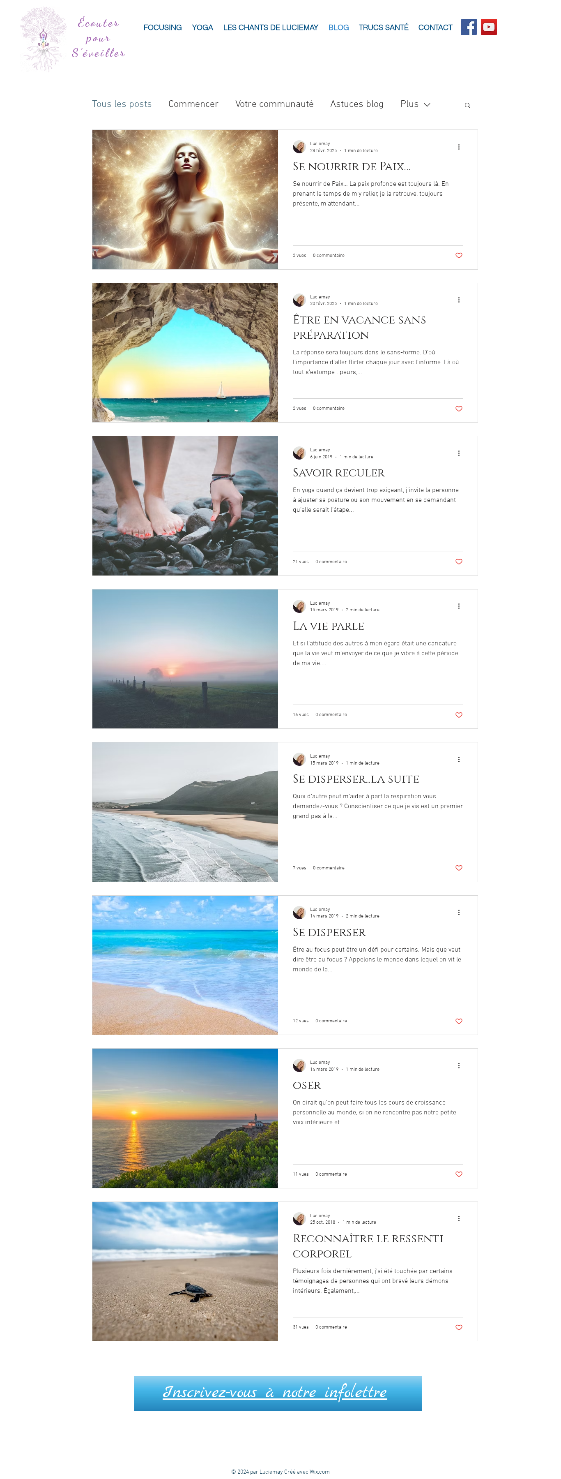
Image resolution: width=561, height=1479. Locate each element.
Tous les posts (122, 104)
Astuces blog (357, 104)
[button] (467, 106)
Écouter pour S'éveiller (99, 38)
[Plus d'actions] (462, 147)
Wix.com (320, 1472)
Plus (409, 104)
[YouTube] (489, 27)
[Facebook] (469, 27)
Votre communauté (274, 104)
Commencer (193, 104)
